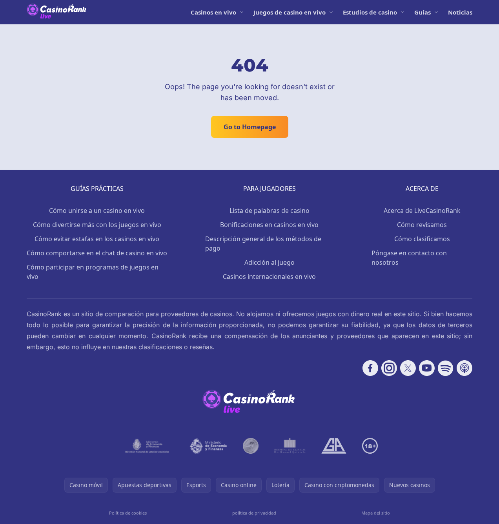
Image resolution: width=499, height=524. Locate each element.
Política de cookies (128, 513)
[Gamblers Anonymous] (333, 446)
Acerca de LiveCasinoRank (422, 210)
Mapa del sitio (375, 513)
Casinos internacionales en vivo (269, 276)
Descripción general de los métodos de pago (263, 244)
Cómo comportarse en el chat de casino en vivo (97, 253)
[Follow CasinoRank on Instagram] (389, 368)
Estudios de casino (370, 12)
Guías (422, 12)
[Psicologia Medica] (290, 446)
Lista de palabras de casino (269, 210)
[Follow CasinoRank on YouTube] (427, 368)
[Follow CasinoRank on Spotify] (445, 368)
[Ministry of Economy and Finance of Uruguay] (208, 446)
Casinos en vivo (213, 12)
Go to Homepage (250, 127)
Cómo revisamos (422, 224)
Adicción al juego (269, 262)
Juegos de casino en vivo (289, 12)
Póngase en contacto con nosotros (409, 258)
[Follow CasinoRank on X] (408, 368)
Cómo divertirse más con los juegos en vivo (97, 224)
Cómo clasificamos (422, 239)
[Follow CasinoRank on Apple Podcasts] (464, 368)
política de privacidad (254, 513)
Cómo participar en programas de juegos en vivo (92, 272)
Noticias (460, 12)
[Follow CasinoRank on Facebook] (370, 368)
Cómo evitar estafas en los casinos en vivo (97, 239)
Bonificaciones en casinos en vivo (269, 224)
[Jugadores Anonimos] (251, 446)
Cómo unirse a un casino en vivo (97, 210)
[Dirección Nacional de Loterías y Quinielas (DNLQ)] (147, 446)
